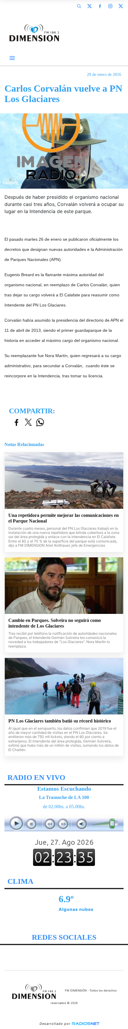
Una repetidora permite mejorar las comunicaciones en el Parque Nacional (63, 518)
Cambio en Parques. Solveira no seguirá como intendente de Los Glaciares (54, 623)
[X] (89, 6)
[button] (79, 6)
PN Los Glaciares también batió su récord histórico (59, 720)
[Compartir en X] (28, 423)
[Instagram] (110, 6)
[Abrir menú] (12, 58)
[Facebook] (100, 6)
